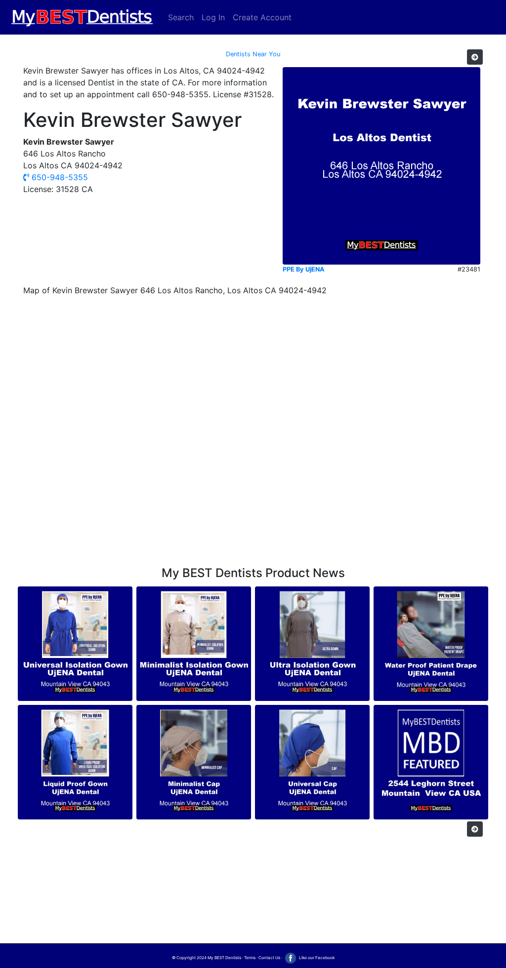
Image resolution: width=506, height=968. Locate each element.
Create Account (262, 17)
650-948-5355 (58, 177)
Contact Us (269, 957)
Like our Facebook (316, 957)
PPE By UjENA (304, 269)
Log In (213, 17)
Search (181, 17)
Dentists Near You (253, 54)
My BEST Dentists (224, 957)
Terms (249, 957)
